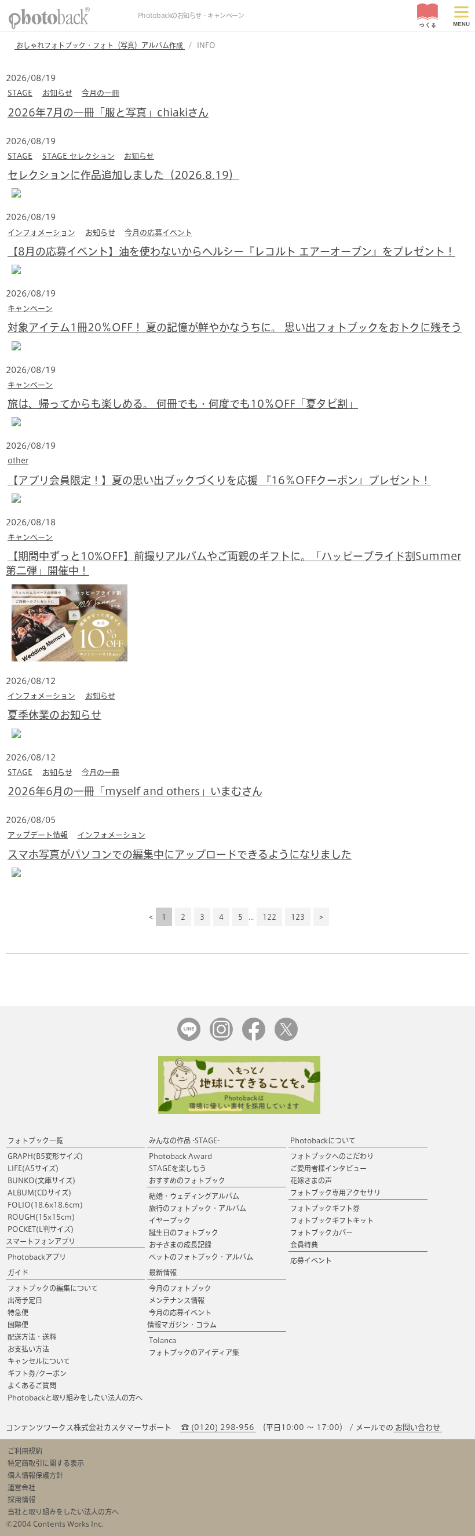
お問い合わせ (417, 1427)
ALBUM (39, 1192)
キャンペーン (30, 308)
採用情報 (21, 1499)
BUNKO (41, 1180)
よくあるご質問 (32, 1385)
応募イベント (311, 1260)
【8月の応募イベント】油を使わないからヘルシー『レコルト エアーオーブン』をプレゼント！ (231, 251)
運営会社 (21, 1487)
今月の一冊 (100, 93)
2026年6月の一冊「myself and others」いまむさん (135, 791)
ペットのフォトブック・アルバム (201, 1256)
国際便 (18, 1324)
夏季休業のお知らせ (54, 715)
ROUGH (41, 1216)
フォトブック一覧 (35, 1140)
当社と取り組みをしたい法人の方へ (63, 1511)
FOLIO (45, 1204)
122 (269, 916)
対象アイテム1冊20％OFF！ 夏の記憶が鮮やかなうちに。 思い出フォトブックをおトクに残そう (235, 327)
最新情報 (163, 1272)
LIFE (33, 1168)
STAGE (20, 93)
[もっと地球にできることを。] (239, 1111)
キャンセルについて (39, 1361)
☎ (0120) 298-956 (217, 1427)
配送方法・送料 (32, 1336)
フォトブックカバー (321, 1232)
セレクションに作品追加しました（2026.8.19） (123, 175)
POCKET (41, 1229)
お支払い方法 (28, 1348)
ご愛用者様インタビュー (328, 1168)
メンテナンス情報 (176, 1300)
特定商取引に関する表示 (46, 1463)
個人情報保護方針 (35, 1475)
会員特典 (304, 1244)
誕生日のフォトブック (183, 1232)
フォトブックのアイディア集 (194, 1352)
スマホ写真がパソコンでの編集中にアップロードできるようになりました (180, 854)
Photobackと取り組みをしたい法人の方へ (75, 1397)
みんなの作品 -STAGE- (184, 1140)
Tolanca (162, 1340)
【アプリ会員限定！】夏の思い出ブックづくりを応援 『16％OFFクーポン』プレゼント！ (219, 480)
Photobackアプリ (37, 1256)
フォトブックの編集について (53, 1288)
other (18, 461)
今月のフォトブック (180, 1288)
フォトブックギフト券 (325, 1208)
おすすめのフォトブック (187, 1180)
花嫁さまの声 (311, 1180)
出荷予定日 (25, 1300)
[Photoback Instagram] (221, 1038)
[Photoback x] (286, 1038)
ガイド (18, 1272)
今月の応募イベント (158, 232)
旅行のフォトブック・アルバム (197, 1208)
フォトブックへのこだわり (332, 1156)
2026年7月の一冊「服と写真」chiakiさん (108, 112)
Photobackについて (323, 1140)
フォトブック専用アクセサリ (335, 1192)
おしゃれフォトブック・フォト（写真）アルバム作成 (99, 45)
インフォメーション (41, 232)
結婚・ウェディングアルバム (194, 1196)
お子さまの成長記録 (180, 1244)
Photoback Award (180, 1156)
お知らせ (57, 93)
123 (298, 916)
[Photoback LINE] (189, 1038)
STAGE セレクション (78, 156)
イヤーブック (170, 1220)
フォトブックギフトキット (332, 1220)
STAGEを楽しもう (177, 1168)
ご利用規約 (25, 1450)
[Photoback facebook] (253, 1038)
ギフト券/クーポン (37, 1373)
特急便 (18, 1312)
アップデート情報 (38, 835)
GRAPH (45, 1156)
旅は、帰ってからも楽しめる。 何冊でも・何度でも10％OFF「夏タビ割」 (183, 403)
